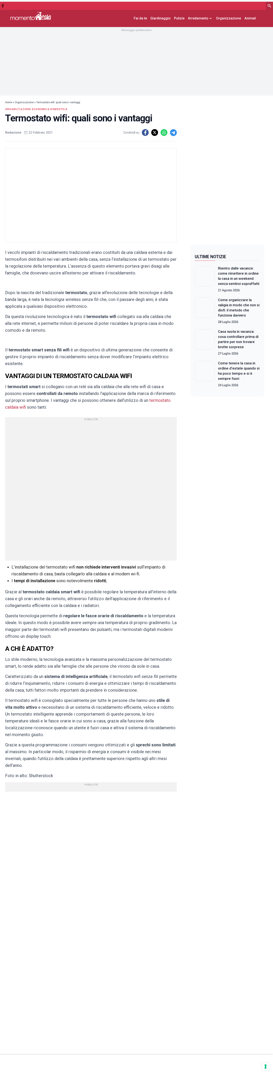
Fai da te (140, 18)
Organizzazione (228, 18)
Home (8, 102)
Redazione (13, 132)
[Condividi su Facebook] (145, 132)
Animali (250, 18)
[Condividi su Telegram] (173, 132)
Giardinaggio (160, 18)
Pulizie (179, 18)
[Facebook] (3, 6)
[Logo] (31, 16)
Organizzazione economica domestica (36, 109)
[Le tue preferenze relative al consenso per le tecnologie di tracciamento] (265, 1066)
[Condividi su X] (154, 132)
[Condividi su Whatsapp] (164, 132)
